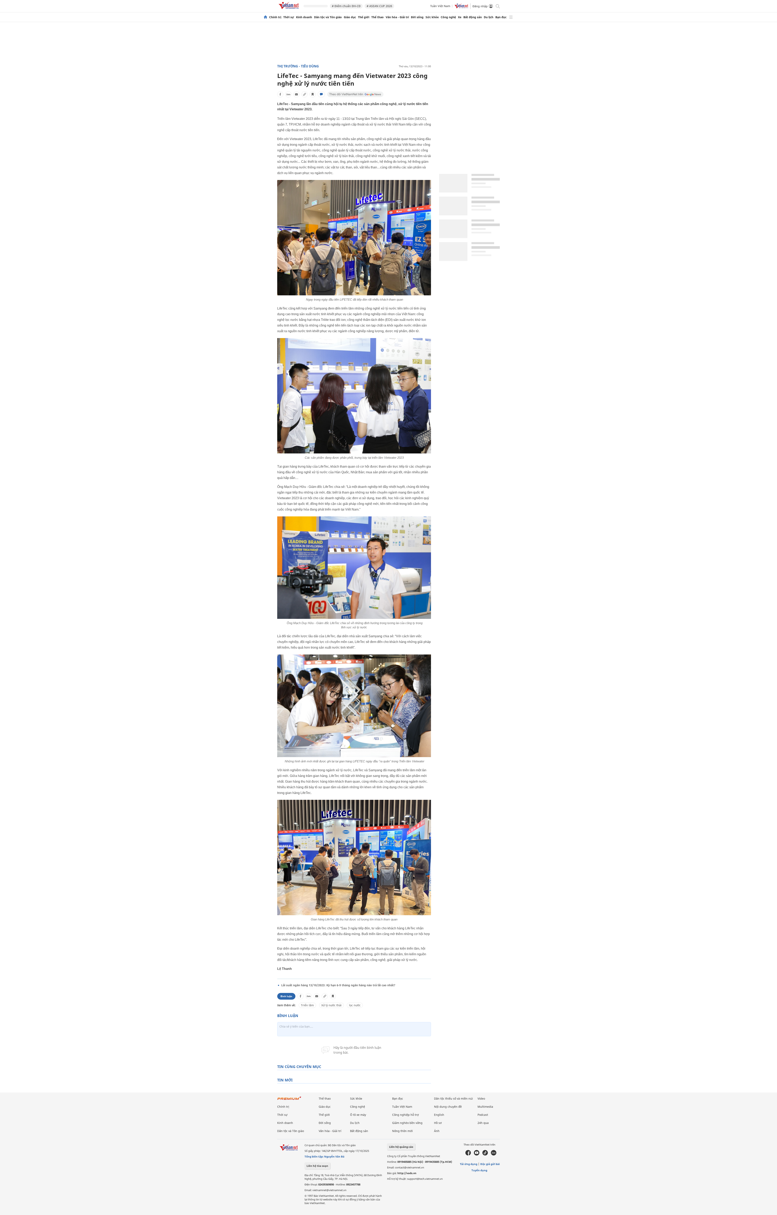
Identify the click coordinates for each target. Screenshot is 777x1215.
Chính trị (275, 17)
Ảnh (436, 1131)
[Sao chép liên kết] (304, 94)
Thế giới (363, 17)
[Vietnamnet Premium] (289, 1100)
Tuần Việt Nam (440, 6)
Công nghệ (448, 17)
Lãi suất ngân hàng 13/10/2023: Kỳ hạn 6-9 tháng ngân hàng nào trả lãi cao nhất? (338, 985)
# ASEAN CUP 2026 (379, 6)
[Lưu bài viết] (313, 94)
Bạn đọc (500, 17)
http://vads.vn (406, 1173)
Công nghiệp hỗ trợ (405, 1115)
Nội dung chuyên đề (448, 1107)
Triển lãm (307, 1005)
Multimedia (485, 1107)
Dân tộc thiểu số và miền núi (453, 1098)
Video (481, 1098)
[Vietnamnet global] (461, 7)
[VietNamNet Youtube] (476, 1154)
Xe (459, 17)
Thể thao (377, 17)
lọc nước (355, 1005)
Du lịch (488, 17)
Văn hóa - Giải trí (397, 17)
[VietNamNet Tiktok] (485, 1154)
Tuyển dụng (479, 1170)
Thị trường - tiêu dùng (298, 66)
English (439, 1115)
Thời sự (288, 17)
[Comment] (321, 94)
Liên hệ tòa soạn (317, 1166)
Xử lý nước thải (331, 1005)
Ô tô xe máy (358, 1115)
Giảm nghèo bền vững (407, 1123)
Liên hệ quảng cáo (401, 1147)
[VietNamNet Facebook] (468, 1154)
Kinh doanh (304, 17)
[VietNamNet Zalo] (493, 1154)
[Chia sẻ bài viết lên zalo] (288, 94)
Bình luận (286, 996)
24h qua (483, 1123)
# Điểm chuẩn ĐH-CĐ (346, 6)
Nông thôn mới (402, 1131)
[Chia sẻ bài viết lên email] (296, 94)
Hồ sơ (438, 1123)
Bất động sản (472, 17)
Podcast (483, 1115)
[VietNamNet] (265, 17)
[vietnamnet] (289, 10)
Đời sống (417, 17)
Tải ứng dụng (468, 1164)
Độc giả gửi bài (490, 1164)
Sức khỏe (432, 17)
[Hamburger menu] (510, 17)
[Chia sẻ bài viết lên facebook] (280, 94)
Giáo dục (350, 17)
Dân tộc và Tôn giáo (328, 17)
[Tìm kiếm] (497, 6)
